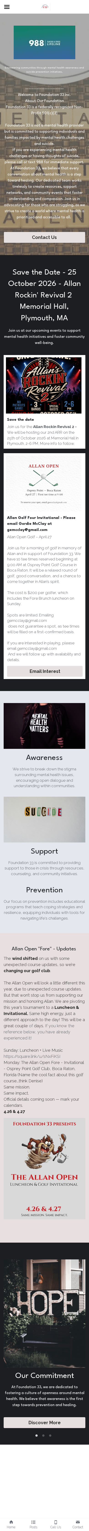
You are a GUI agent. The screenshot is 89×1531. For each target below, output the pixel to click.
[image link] (44, 6)
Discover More (45, 1422)
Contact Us (44, 237)
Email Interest (45, 671)
